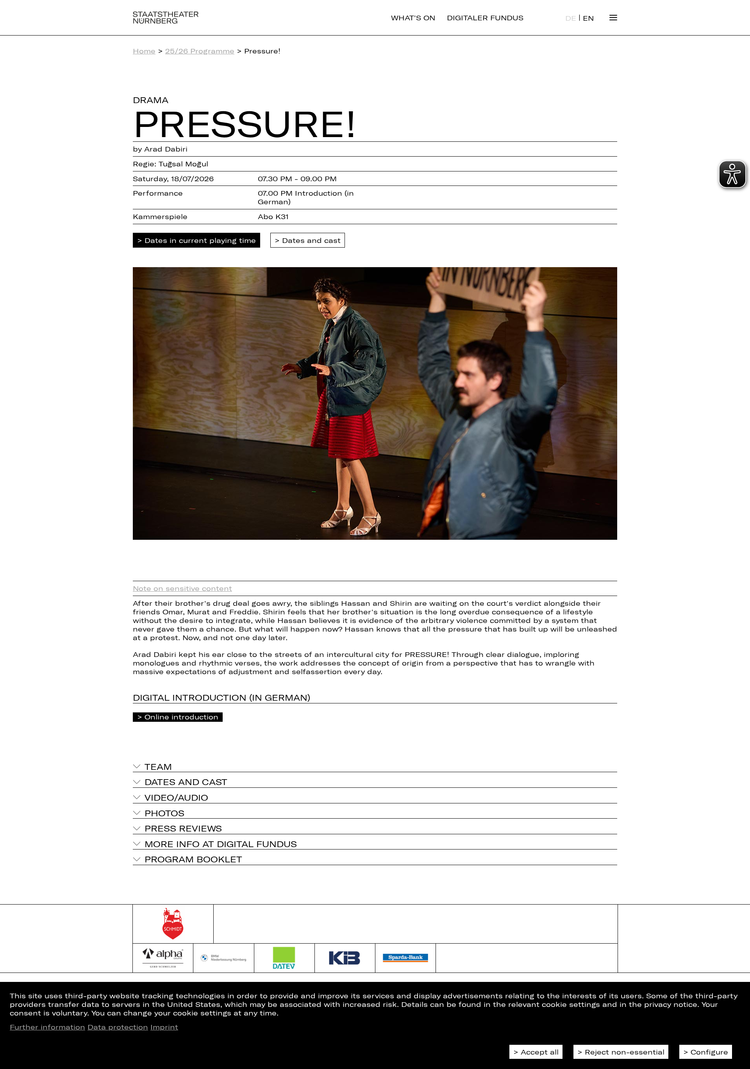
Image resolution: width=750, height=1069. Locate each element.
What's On (413, 17)
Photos (164, 813)
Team (158, 766)
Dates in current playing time (200, 240)
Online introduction (181, 716)
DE (570, 17)
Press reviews (183, 828)
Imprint (164, 1027)
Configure (709, 1052)
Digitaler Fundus (485, 17)
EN (588, 17)
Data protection (118, 1027)
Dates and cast (311, 240)
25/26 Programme (199, 50)
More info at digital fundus (221, 844)
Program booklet (193, 859)
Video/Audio (176, 797)
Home (144, 50)
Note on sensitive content (182, 588)
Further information (47, 1027)
